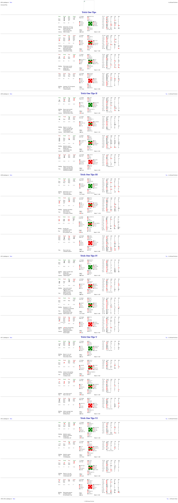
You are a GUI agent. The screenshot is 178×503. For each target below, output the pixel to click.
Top (166, 94)
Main (11, 2)
